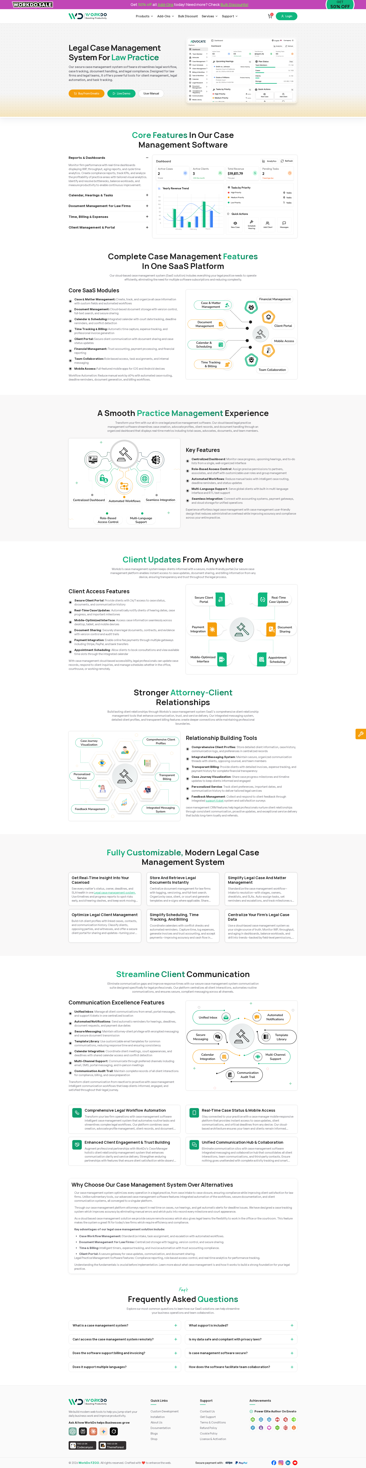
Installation (158, 1417)
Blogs (154, 1433)
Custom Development (165, 1411)
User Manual (151, 93)
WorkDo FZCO (89, 1463)
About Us (156, 1422)
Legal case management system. (115, 892)
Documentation (161, 1428)
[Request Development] (361, 734)
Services (208, 16)
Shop (154, 1439)
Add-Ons (163, 16)
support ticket (215, 800)
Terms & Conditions (213, 1422)
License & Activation (213, 1439)
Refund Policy (208, 1428)
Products (142, 16)
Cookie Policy (208, 1433)
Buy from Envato (88, 93)
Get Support (208, 1417)
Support (228, 16)
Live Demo (123, 93)
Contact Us (207, 1411)
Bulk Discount (188, 16)
